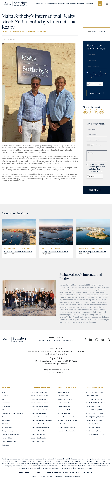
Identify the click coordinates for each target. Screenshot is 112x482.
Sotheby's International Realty (14, 32)
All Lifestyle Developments (95, 392)
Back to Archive (99, 31)
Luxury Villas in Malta (65, 392)
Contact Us (5, 445)
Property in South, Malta (38, 438)
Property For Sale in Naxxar (39, 403)
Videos (4, 410)
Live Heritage (6, 420)
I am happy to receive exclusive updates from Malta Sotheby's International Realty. (98, 75)
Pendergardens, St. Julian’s (95, 417)
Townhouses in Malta (65, 399)
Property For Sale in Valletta (39, 396)
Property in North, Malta (37, 441)
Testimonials (6, 403)
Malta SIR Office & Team (37, 32)
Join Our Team (6, 406)
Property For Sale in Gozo (38, 431)
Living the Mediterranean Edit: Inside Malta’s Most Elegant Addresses (56, 251)
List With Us (57, 340)
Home (4, 392)
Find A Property (24, 472)
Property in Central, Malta (38, 434)
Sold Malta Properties (9, 441)
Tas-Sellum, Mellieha (93, 424)
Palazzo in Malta (63, 396)
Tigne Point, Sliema (92, 396)
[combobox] (91, 145)
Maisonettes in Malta (65, 406)
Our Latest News (44, 340)
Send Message (94, 190)
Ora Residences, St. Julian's (95, 403)
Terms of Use (88, 472)
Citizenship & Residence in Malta (12, 413)
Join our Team (68, 340)
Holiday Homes (7, 427)
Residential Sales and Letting (56, 472)
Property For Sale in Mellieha (39, 427)
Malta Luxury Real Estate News (90, 249)
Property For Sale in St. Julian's (40, 424)
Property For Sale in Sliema (38, 392)
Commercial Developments (10, 434)
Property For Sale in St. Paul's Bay (41, 420)
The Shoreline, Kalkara (94, 427)
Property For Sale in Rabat (38, 413)
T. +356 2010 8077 (78, 351)
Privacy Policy (75, 472)
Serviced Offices (7, 438)
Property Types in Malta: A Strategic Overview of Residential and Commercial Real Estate (93, 251)
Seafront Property (64, 424)
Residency (81, 4)
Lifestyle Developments (9, 431)
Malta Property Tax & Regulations (17, 249)
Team (3, 399)
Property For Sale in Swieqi (38, 399)
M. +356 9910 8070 (55, 372)
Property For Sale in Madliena (39, 417)
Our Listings (37, 472)
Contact (89, 4)
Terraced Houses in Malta (66, 417)
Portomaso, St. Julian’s (94, 406)
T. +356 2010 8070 (69, 361)
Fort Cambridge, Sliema (94, 399)
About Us (5, 396)
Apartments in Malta (64, 410)
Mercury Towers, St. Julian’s (95, 413)
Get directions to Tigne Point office (56, 364)
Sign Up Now (94, 93)
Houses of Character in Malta (67, 420)
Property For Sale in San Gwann (40, 410)
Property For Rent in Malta (66, 427)
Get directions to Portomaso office (56, 354)
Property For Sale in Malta (66, 431)
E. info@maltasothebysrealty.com (55, 369)
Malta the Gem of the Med (51, 249)
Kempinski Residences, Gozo (96, 434)
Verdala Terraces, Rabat (94, 420)
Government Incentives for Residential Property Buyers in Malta (18, 251)
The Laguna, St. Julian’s (94, 410)
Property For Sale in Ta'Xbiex (39, 406)
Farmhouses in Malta (65, 413)
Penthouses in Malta (64, 403)
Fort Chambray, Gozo (93, 431)
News (3, 417)
